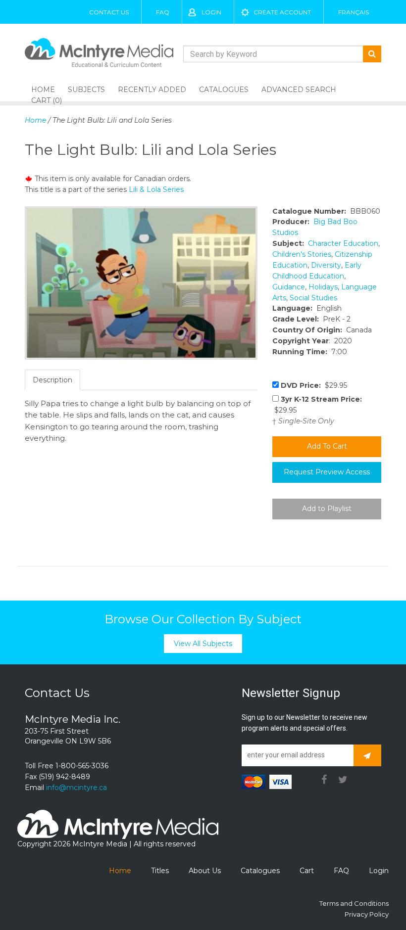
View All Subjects (203, 643)
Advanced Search (298, 89)
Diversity (326, 265)
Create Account (282, 12)
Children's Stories (301, 254)
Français (353, 12)
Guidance (288, 286)
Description (52, 379)
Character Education (343, 243)
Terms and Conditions (354, 903)
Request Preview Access (327, 471)
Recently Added (152, 89)
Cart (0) (46, 100)
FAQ (162, 12)
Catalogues (224, 89)
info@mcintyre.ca (76, 787)
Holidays (323, 286)
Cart (307, 870)
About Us (205, 870)
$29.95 (314, 385)
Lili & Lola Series (156, 189)
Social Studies (313, 297)
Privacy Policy (367, 914)
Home (35, 120)
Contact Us (109, 12)
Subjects (86, 89)
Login (211, 12)
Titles (160, 870)
